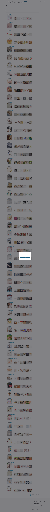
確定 (25, 257)
